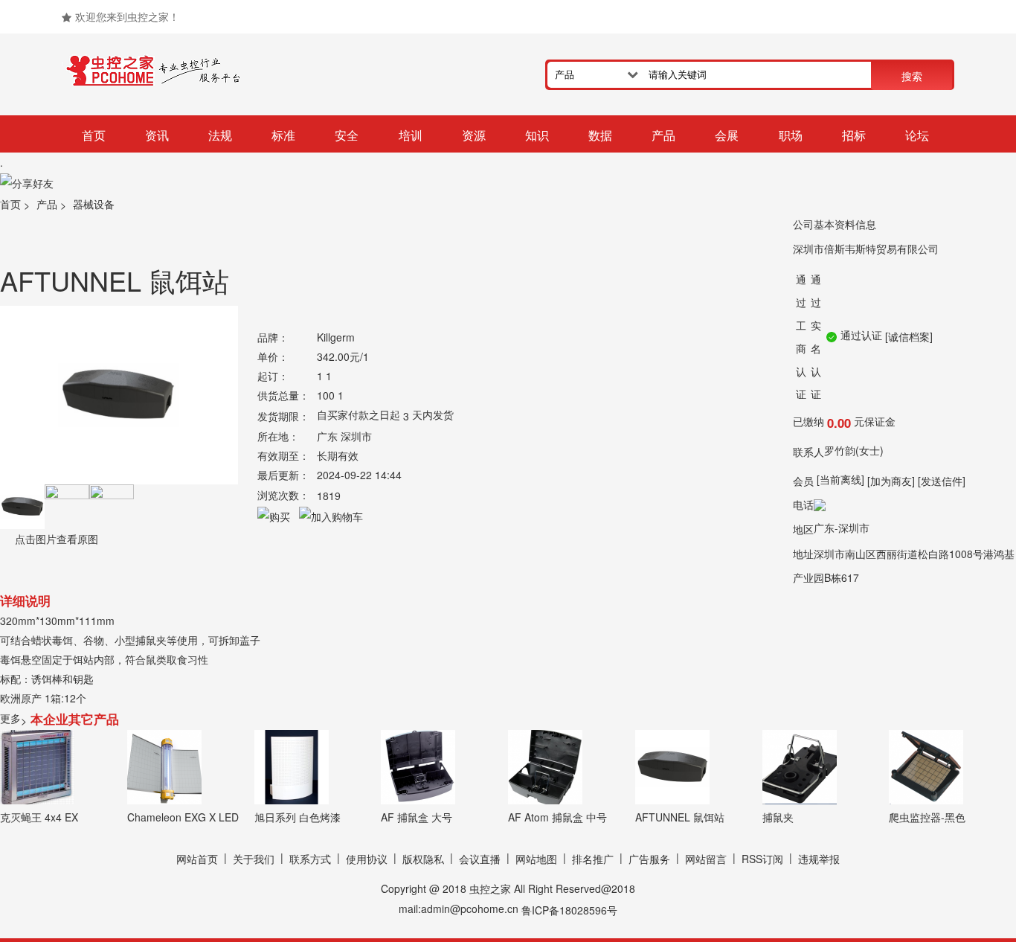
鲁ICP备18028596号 (569, 910)
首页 (94, 135)
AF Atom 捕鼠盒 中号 (557, 817)
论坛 (917, 135)
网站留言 (706, 859)
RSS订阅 (762, 859)
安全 (347, 135)
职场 (791, 135)
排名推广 (593, 859)
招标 (854, 135)
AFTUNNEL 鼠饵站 (679, 817)
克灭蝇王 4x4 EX (39, 817)
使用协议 (367, 859)
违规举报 (819, 859)
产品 (663, 135)
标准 (283, 135)
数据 (600, 135)
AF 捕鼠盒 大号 (416, 817)
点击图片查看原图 (55, 538)
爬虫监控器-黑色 (927, 817)
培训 (410, 135)
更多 (13, 718)
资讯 (157, 135)
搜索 (911, 75)
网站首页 (197, 859)
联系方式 (310, 859)
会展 (727, 135)
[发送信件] (941, 480)
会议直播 (480, 859)
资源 (474, 135)
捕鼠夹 (778, 817)
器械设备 (94, 204)
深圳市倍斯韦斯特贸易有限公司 (866, 248)
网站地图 (536, 859)
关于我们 (253, 859)
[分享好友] (27, 183)
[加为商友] (891, 480)
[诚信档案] (909, 336)
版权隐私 (423, 859)
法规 (220, 135)
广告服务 (649, 859)
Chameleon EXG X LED (183, 817)
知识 (537, 135)
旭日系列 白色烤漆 (297, 817)
